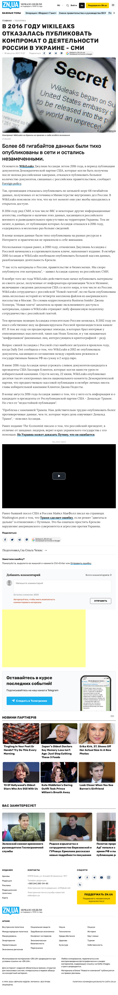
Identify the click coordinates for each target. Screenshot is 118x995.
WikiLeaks (26, 166)
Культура (63, 945)
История (91, 931)
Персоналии (37, 948)
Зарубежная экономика (42, 931)
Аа (82, 5)
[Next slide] (113, 13)
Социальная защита (40, 927)
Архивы (6, 876)
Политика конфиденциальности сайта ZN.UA (94, 982)
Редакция (7, 881)
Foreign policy (11, 183)
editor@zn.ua (34, 895)
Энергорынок (8, 940)
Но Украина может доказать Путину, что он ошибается (56, 434)
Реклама (6, 885)
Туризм (91, 940)
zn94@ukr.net (64, 888)
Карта (5, 898)
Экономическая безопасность (38, 942)
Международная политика (15, 931)
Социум (91, 927)
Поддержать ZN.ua (97, 5)
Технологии (65, 931)
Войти (74, 5)
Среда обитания (67, 936)
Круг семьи (92, 936)
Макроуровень (9, 936)
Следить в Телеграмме (31, 700)
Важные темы (11, 13)
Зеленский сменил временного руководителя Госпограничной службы (22, 847)
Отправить (100, 601)
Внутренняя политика (13, 927)
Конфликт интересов (41, 936)
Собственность (94, 945)
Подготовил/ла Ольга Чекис (22, 550)
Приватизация (9, 945)
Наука (62, 927)
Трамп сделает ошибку (56, 517)
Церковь (63, 940)
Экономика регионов (12, 949)
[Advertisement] (44, 638)
